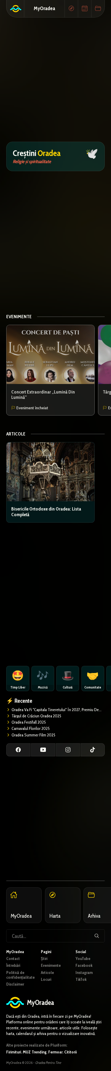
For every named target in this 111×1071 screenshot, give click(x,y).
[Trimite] (96, 936)
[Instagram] (68, 749)
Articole (15, 434)
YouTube (82, 958)
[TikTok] (93, 749)
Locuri (46, 979)
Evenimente (19, 316)
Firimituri (13, 1052)
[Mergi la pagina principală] (15, 8)
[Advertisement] (55, 79)
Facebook (83, 965)
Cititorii (70, 1052)
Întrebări (13, 965)
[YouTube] (43, 749)
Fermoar (55, 1052)
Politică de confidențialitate (20, 975)
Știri (44, 958)
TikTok (80, 979)
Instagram (84, 972)
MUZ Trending (34, 1052)
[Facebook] (18, 749)
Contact (13, 958)
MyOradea (44, 8)
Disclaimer (15, 984)
